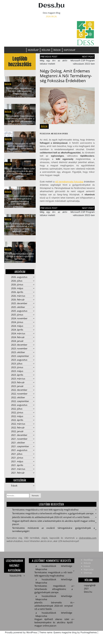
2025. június (17, 314)
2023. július (16, 363)
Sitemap (88, 572)
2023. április (17, 374)
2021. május (17, 461)
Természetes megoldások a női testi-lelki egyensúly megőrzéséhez (20, 91)
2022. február (18, 427)
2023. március (18, 378)
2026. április (17, 292)
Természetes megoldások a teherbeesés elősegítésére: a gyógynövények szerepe (19, 119)
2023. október (18, 352)
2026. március (18, 295)
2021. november (19, 438)
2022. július (16, 408)
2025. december (19, 303)
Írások (57, 50)
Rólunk (46, 50)
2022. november (19, 393)
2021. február (18, 472)
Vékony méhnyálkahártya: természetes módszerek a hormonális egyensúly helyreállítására (20, 227)
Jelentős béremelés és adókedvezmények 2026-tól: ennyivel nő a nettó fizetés (20, 146)
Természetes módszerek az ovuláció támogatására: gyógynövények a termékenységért (19, 200)
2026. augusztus (19, 277)
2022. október (18, 397)
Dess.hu (51, 5)
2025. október (18, 307)
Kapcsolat (69, 50)
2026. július (16, 280)
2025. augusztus (19, 310)
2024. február (18, 337)
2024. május (17, 325)
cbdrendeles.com (87, 537)
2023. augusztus (19, 359)
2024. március (18, 333)
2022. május (17, 416)
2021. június (17, 457)
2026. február (18, 299)
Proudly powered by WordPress (21, 632)
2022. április (17, 420)
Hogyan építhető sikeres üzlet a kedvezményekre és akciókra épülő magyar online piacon (20, 172)
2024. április (17, 329)
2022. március (18, 423)
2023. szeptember (20, 356)
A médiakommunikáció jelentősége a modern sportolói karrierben (19, 256)
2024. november (19, 318)
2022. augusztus (19, 404)
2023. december (19, 344)
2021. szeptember (20, 446)
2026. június (17, 284)
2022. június (17, 412)
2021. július (16, 453)
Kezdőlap (33, 50)
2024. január (17, 341)
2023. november (19, 348)
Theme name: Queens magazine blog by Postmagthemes (68, 632)
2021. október (18, 442)
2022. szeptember (20, 401)
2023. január (17, 386)
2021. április (17, 465)
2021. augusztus (19, 450)
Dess (20, 96)
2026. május (17, 288)
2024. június (17, 322)
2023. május (17, 371)
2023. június (17, 367)
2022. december (19, 389)
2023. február (18, 382)
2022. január (17, 431)
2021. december (19, 435)
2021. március (18, 468)
